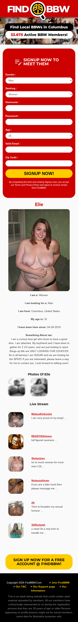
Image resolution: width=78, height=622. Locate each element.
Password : (12, 115)
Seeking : (11, 88)
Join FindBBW (60, 582)
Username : (12, 102)
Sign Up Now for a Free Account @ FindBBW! (39, 562)
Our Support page (44, 586)
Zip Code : (11, 157)
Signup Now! (39, 173)
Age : (8, 129)
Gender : (10, 74)
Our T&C (21, 586)
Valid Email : (12, 143)
